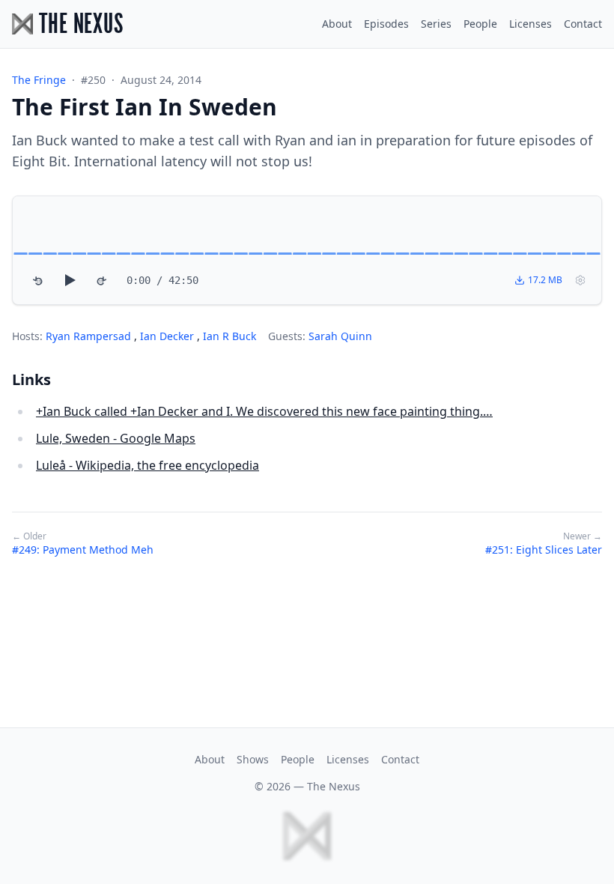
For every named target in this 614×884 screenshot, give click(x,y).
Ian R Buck (229, 336)
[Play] (70, 280)
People (480, 23)
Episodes (386, 23)
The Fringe (39, 80)
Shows (253, 759)
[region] (307, 250)
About (337, 23)
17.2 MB (545, 279)
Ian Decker (168, 336)
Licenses (530, 23)
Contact (583, 23)
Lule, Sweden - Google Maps (115, 438)
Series (436, 23)
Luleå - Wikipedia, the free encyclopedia (147, 465)
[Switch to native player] (580, 280)
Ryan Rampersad (90, 336)
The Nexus (333, 786)
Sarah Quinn (340, 336)
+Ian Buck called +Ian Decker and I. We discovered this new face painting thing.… (264, 411)
